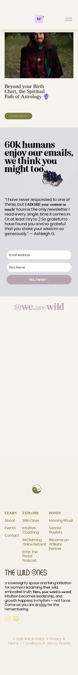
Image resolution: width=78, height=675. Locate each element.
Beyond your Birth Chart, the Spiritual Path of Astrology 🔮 (27, 91)
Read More (18, 116)
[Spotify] (16, 618)
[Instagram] (7, 618)
